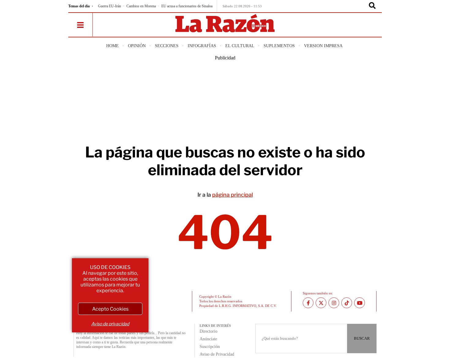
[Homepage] (225, 24)
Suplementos (279, 45)
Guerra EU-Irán (109, 6)
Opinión (137, 45)
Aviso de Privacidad (217, 354)
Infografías (202, 45)
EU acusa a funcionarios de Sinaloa (186, 6)
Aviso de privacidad (110, 323)
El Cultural (239, 45)
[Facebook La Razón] (308, 302)
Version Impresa (323, 45)
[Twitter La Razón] (321, 302)
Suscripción (210, 346)
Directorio (208, 331)
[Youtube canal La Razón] (359, 302)
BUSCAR (362, 338)
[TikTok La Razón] (346, 302)
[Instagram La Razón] (333, 302)
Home (112, 45)
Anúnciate (208, 339)
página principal (232, 194)
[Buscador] (372, 6)
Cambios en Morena (141, 6)
